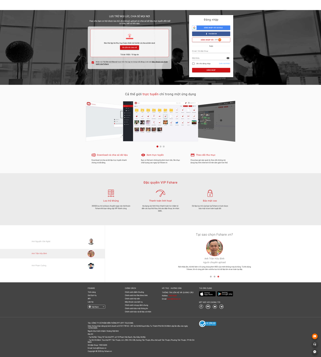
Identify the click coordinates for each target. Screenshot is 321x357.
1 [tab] (211, 276)
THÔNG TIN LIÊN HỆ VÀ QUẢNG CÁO (178, 292)
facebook (213, 34)
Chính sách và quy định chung (136, 305)
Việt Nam (95, 307)
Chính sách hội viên (132, 299)
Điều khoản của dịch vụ (134, 302)
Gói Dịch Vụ (92, 295)
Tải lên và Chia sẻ (129, 47)
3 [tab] (218, 276)
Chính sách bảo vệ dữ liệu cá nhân (138, 312)
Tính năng (92, 292)
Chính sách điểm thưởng (134, 292)
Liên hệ (90, 302)
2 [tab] (214, 276)
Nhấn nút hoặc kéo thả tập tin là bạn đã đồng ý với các (132, 63)
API (89, 299)
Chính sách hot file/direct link (136, 295)
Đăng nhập (211, 70)
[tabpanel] (214, 255)
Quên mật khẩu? (224, 63)
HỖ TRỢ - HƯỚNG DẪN (172, 288)
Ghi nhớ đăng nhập (203, 63)
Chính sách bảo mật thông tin (136, 308)
